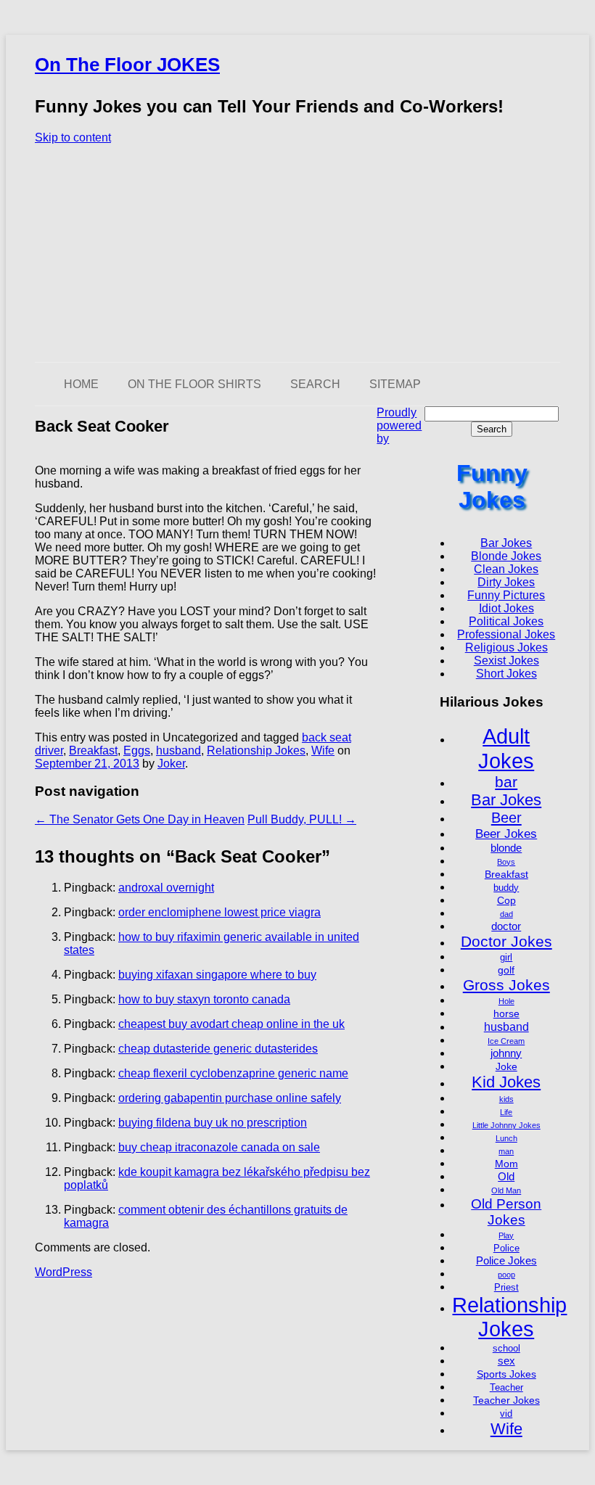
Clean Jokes (506, 569)
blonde (506, 848)
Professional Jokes (506, 634)
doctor (506, 926)
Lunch (506, 1138)
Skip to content (73, 137)
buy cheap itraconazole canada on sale (219, 1147)
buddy (506, 888)
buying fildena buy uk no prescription (212, 1122)
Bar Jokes (506, 543)
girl (506, 958)
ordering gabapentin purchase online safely (229, 1098)
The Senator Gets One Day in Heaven (140, 819)
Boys (506, 861)
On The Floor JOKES (127, 64)
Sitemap (395, 384)
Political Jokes (506, 621)
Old (506, 1176)
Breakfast (93, 750)
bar (506, 781)
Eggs (136, 750)
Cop (506, 900)
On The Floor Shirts (194, 384)
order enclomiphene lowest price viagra (219, 912)
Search (315, 384)
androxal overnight (166, 887)
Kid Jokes (506, 1082)
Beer (506, 818)
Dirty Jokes (506, 582)
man (506, 1151)
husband (178, 750)
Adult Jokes (506, 748)
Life (506, 1112)
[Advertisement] (297, 253)
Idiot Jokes (506, 608)
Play (506, 1235)
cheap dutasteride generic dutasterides (218, 1048)
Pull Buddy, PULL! (301, 819)
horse (506, 1013)
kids (506, 1099)
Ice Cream (506, 1041)
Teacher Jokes (506, 1400)
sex (506, 1360)
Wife (323, 750)
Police (506, 1248)
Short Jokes (506, 673)
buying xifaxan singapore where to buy (217, 974)
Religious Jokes (506, 647)
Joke (506, 1066)
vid (506, 1414)
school (506, 1349)
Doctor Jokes (506, 941)
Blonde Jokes (506, 556)
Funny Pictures (506, 595)
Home (81, 384)
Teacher (506, 1388)
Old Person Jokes (506, 1211)
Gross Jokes (506, 984)
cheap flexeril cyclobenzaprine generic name (233, 1073)
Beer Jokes (506, 833)
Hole (506, 1001)
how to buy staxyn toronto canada (204, 999)
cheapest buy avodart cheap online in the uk (231, 1024)
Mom (506, 1163)
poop (506, 1274)
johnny (506, 1053)
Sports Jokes (506, 1374)
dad (506, 914)
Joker (171, 763)
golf (506, 970)
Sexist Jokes (506, 660)
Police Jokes (506, 1260)
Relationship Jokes (256, 750)
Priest (506, 1288)
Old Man (506, 1190)
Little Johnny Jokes (506, 1125)
